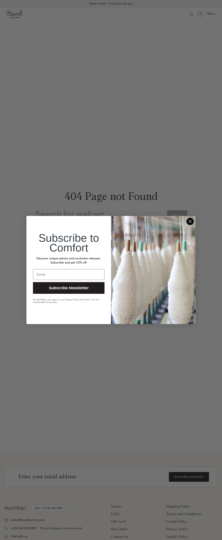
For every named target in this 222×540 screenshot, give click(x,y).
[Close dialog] (190, 221)
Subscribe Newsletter (69, 288)
